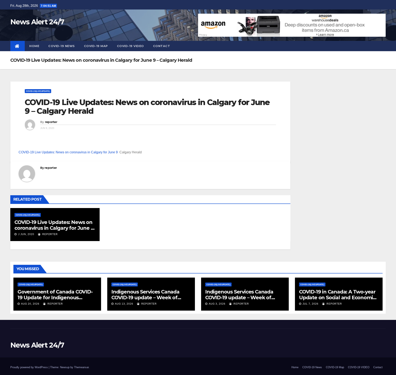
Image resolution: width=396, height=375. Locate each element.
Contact (161, 46)
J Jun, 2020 (25, 234)
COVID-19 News (61, 46)
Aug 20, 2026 (30, 303)
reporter (51, 122)
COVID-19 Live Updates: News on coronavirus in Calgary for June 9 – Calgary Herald (147, 106)
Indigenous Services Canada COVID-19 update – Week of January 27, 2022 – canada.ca (239, 297)
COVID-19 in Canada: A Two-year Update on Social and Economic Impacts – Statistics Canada (337, 297)
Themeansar (81, 367)
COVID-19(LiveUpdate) (38, 91)
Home (34, 46)
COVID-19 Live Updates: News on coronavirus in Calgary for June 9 (68, 152)
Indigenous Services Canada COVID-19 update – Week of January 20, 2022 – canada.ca (146, 297)
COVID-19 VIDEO (130, 46)
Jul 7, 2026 (310, 303)
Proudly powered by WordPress (29, 367)
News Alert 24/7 (37, 22)
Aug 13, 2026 (124, 303)
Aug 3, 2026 (217, 303)
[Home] (17, 46)
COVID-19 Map (96, 46)
